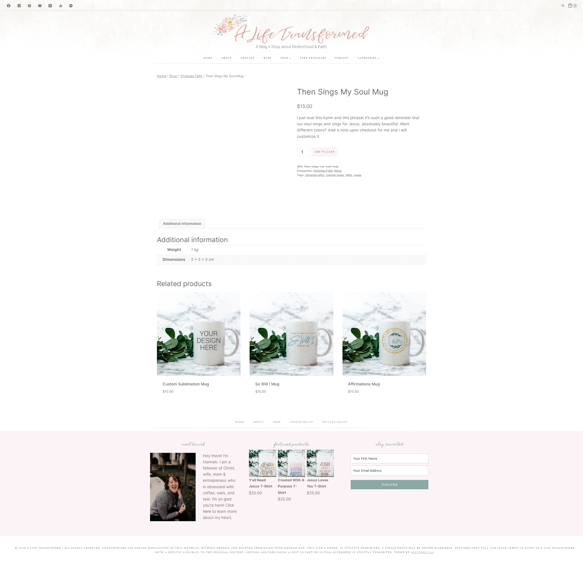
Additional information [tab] (182, 223)
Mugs (338, 170)
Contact (248, 57)
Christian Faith (323, 170)
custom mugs (335, 175)
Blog (268, 57)
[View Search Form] (563, 5)
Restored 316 (422, 552)
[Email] (40, 6)
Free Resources (313, 57)
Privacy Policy (335, 421)
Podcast (342, 57)
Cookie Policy (301, 421)
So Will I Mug (267, 384)
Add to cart (325, 151)
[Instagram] (19, 6)
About (226, 57)
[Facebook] (8, 6)
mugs (357, 175)
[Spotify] (71, 6)
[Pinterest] (29, 6)
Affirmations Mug (364, 384)
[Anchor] (60, 6)
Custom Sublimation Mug (186, 384)
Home (208, 57)
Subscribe (389, 484)
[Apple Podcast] (50, 6)
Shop (277, 421)
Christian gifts (314, 175)
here (207, 511)
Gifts (349, 175)
